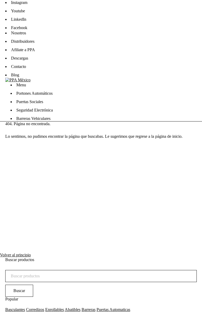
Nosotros (18, 33)
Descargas (19, 58)
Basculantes (15, 309)
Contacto (18, 66)
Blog (15, 75)
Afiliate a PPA (23, 49)
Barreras (88, 309)
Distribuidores (22, 41)
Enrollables (54, 309)
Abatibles (72, 309)
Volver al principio (15, 255)
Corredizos (35, 309)
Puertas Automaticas (113, 309)
